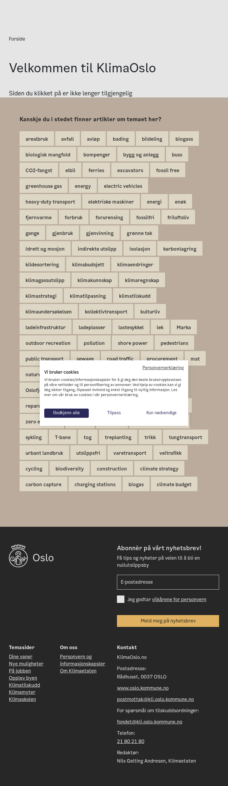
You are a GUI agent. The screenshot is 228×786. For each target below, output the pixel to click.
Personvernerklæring (163, 368)
